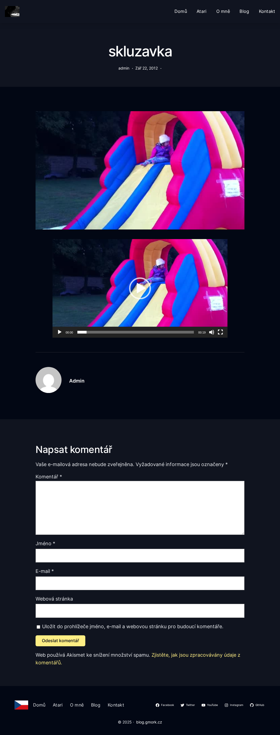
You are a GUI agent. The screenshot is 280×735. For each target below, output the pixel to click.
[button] (140, 288)
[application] (140, 288)
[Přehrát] (59, 332)
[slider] (135, 332)
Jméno (45, 543)
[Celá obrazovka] (220, 332)
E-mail (45, 571)
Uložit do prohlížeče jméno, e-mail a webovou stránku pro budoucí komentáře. (132, 626)
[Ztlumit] (211, 332)
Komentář (49, 477)
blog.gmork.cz (149, 722)
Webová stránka (54, 599)
